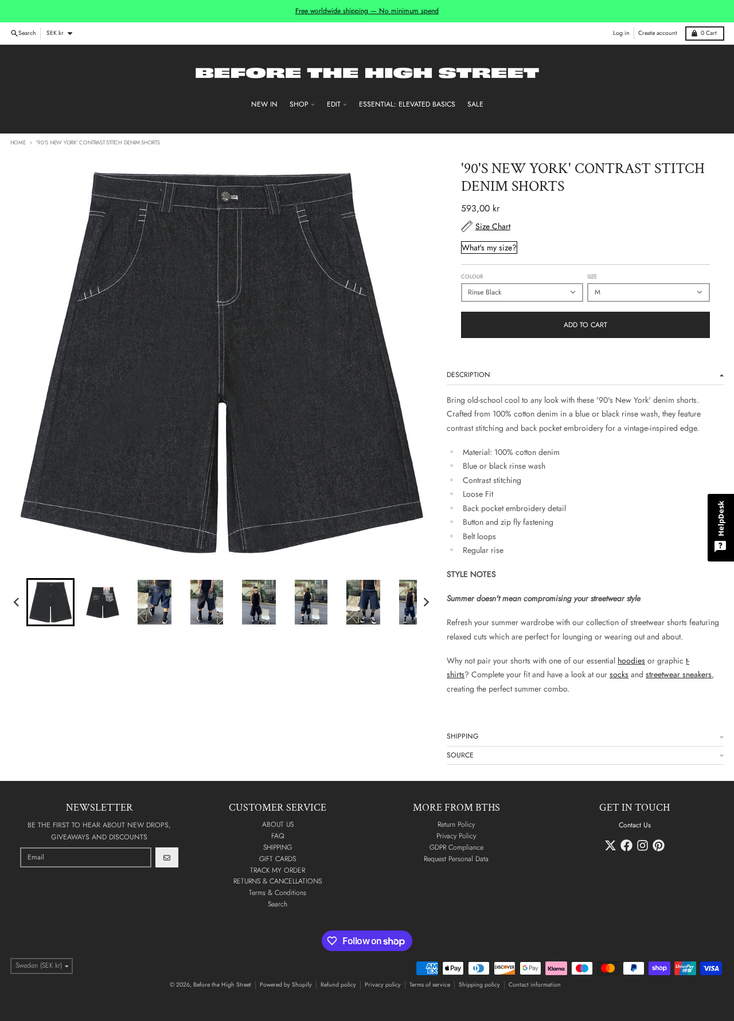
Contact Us (635, 825)
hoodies (631, 660)
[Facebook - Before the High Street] (626, 845)
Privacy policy (383, 984)
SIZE (592, 277)
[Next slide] (426, 602)
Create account (657, 33)
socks (619, 674)
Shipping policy (479, 984)
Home (18, 143)
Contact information (535, 984)
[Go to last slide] (17, 602)
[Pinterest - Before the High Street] (659, 845)
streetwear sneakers (679, 674)
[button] (50, 602)
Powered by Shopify (286, 984)
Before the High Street (222, 984)
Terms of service (429, 984)
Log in (621, 33)
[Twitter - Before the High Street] (610, 845)
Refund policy (338, 984)
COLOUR (472, 277)
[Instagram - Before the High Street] (643, 845)
